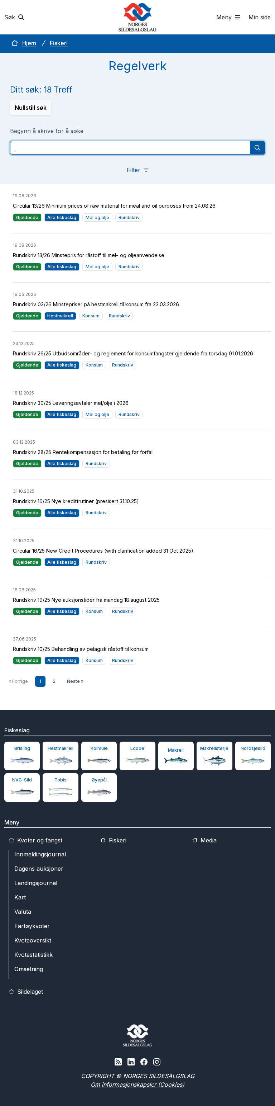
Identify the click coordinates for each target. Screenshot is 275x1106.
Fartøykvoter (32, 926)
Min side (260, 17)
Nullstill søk (31, 107)
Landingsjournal (35, 883)
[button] (137, 170)
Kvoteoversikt (32, 940)
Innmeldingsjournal (40, 854)
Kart (20, 897)
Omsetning (28, 969)
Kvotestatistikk (33, 954)
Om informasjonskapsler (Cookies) (137, 1084)
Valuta (22, 911)
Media (208, 840)
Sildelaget (29, 991)
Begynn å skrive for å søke (46, 130)
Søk (10, 17)
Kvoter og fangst (38, 840)
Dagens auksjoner (38, 868)
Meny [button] (224, 17)
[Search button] (257, 148)
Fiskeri (59, 43)
